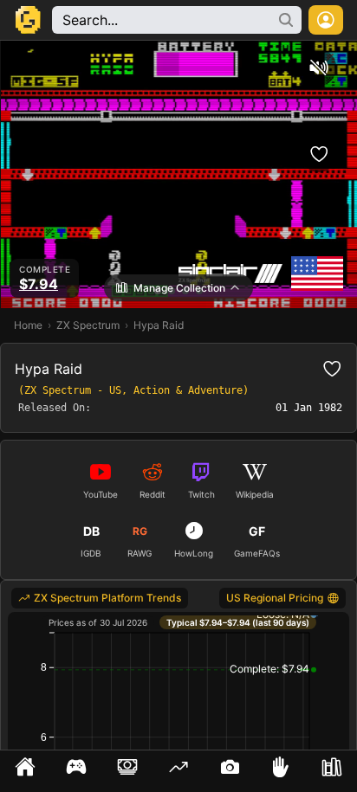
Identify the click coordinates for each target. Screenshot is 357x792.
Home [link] (28, 325)
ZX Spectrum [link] (88, 325)
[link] (99, 598)
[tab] (25, 771)
